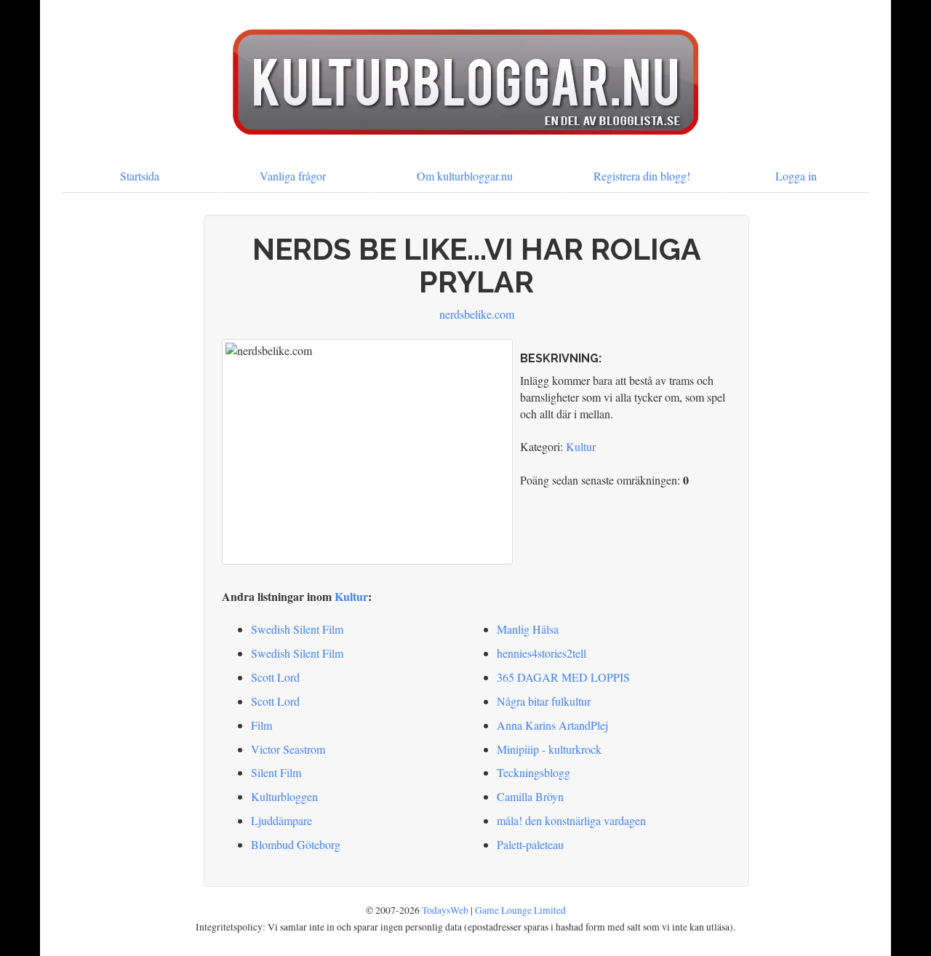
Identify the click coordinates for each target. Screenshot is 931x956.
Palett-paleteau (530, 844)
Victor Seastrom (288, 749)
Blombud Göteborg (295, 844)
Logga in (796, 175)
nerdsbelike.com (476, 314)
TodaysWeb (445, 910)
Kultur (581, 446)
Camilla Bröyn (530, 796)
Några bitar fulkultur (544, 701)
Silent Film (276, 772)
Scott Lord (275, 677)
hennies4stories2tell (541, 653)
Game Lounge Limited (520, 910)
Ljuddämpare (281, 820)
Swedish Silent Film (297, 629)
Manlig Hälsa (528, 629)
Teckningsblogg (533, 772)
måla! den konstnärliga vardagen (571, 820)
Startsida (139, 175)
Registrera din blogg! (642, 175)
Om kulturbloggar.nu (465, 175)
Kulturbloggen (284, 796)
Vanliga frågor (293, 175)
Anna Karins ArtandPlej (552, 725)
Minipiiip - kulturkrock (549, 749)
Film (261, 725)
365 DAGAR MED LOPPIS (563, 677)
